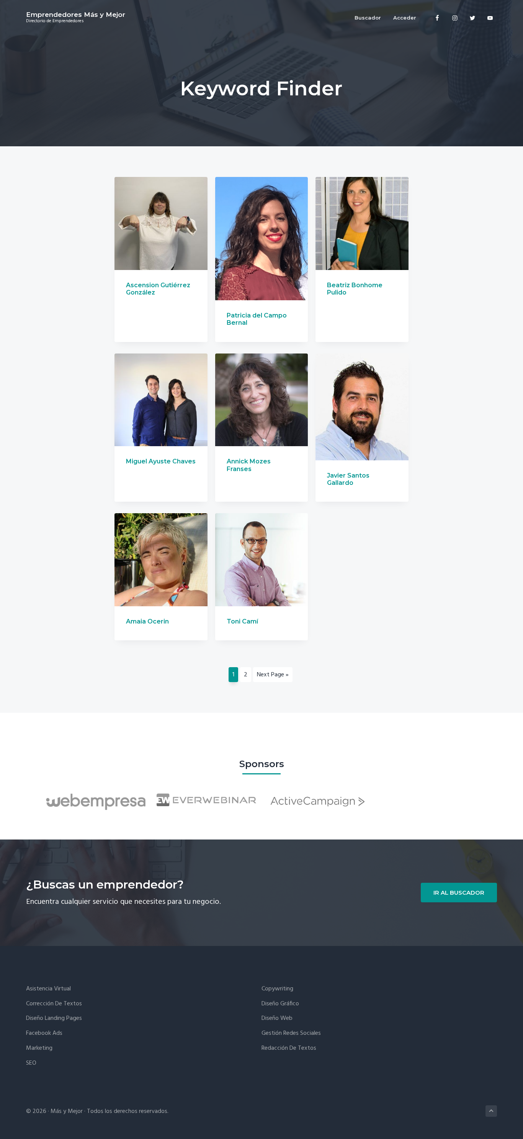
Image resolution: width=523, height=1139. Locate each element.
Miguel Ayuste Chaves (161, 461)
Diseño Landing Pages (54, 1018)
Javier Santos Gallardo (348, 479)
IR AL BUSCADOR (458, 892)
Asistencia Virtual (48, 989)
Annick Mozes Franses (249, 465)
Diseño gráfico (280, 1004)
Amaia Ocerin (147, 621)
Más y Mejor (67, 1111)
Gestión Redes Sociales (291, 1033)
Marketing (39, 1048)
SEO (31, 1063)
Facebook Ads (44, 1033)
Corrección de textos (54, 1004)
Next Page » (273, 675)
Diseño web (277, 1018)
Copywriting (277, 989)
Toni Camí (242, 621)
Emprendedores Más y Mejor (75, 14)
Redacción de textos (289, 1048)
